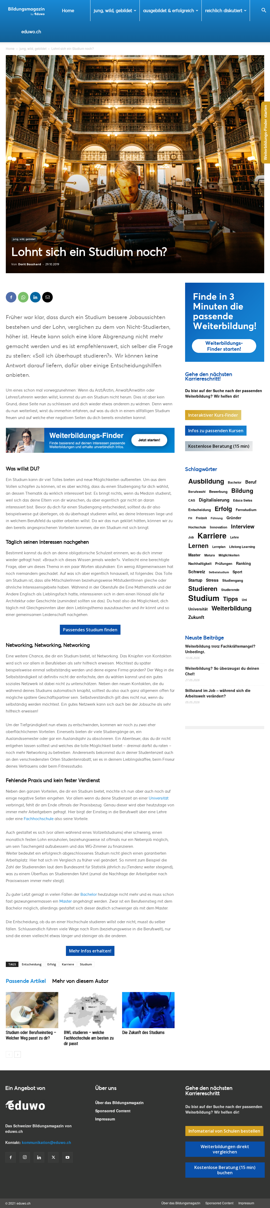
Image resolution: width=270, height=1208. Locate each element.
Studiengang (232, 580)
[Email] (47, 297)
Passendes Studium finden (90, 630)
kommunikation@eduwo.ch (46, 1142)
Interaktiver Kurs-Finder (213, 415)
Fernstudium (246, 509)
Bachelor (88, 894)
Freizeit (201, 518)
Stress (212, 580)
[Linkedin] (35, 297)
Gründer (233, 517)
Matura (209, 555)
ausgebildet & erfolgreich (168, 10)
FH (190, 518)
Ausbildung (206, 481)
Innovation (218, 527)
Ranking (243, 563)
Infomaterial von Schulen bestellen (224, 1131)
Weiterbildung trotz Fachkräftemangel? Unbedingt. (220, 648)
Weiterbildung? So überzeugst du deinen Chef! (222, 671)
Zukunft (196, 617)
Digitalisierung (214, 500)
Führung (217, 518)
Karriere (68, 964)
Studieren (203, 588)
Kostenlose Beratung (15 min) (218, 446)
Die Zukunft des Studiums (143, 1032)
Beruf (251, 482)
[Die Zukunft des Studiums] (148, 1010)
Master (65, 901)
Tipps (230, 598)
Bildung (242, 490)
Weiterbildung (231, 608)
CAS (191, 500)
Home (68, 10)
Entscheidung (32, 964)
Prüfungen (223, 563)
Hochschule (197, 527)
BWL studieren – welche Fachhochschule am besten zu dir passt (89, 1038)
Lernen (198, 545)
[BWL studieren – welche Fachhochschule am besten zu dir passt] (90, 1010)
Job (191, 537)
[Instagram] (25, 1157)
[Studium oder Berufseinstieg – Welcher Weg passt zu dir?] (32, 1010)
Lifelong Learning (242, 546)
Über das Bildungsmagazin (119, 1102)
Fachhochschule (39, 818)
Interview (242, 526)
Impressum (105, 1119)
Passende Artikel (26, 980)
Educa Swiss (242, 500)
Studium (86, 964)
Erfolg (51, 964)
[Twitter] (53, 1157)
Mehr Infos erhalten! (90, 951)
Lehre (234, 537)
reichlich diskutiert (223, 10)
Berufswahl (196, 491)
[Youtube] (67, 1157)
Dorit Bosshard (29, 264)
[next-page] (17, 1054)
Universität (158, 798)
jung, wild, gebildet (113, 10)
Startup (195, 580)
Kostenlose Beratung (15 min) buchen (224, 1170)
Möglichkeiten (229, 555)
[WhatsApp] (23, 297)
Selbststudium (219, 572)
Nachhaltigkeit (199, 563)
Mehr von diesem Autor (80, 980)
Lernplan (218, 546)
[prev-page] (9, 1054)
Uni (244, 599)
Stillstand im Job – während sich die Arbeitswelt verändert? (217, 693)
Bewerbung (218, 491)
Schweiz (196, 571)
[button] (263, 10)
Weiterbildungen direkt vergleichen (225, 1149)
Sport (237, 571)
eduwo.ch (31, 31)
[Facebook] (11, 297)
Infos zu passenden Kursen (215, 431)
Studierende (230, 589)
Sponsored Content (113, 1110)
